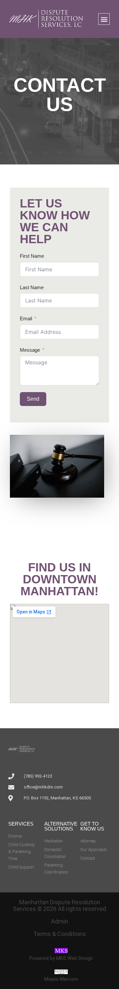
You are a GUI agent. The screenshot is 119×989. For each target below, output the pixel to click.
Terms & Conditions (59, 933)
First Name (32, 256)
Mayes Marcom (61, 979)
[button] (104, 19)
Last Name (32, 287)
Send (33, 399)
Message (30, 350)
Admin (59, 921)
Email (26, 318)
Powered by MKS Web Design (61, 958)
